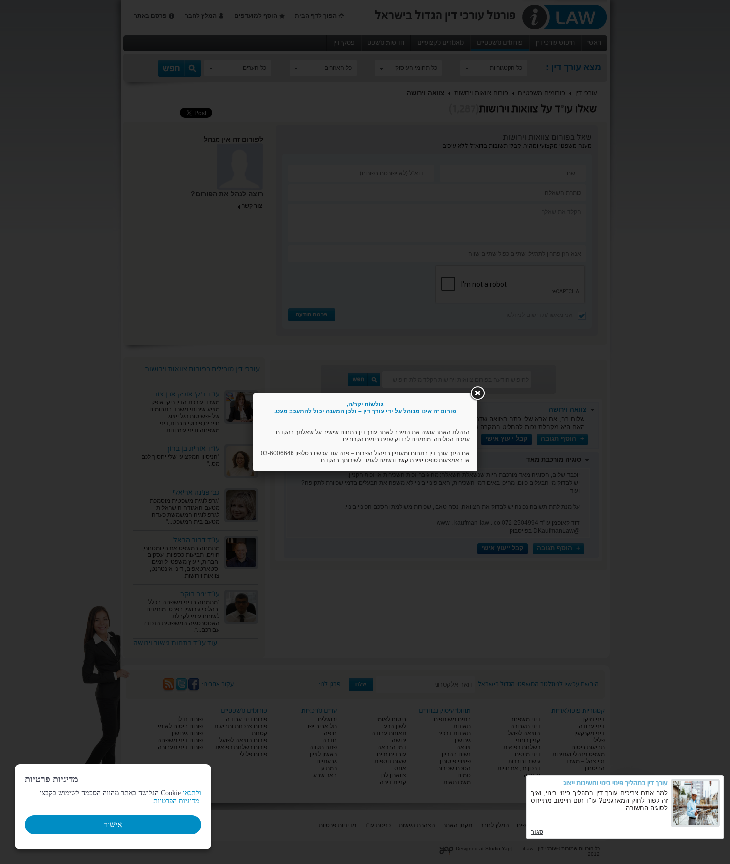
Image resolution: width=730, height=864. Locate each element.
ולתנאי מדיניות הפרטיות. (177, 797)
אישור (113, 824)
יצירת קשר (410, 460)
